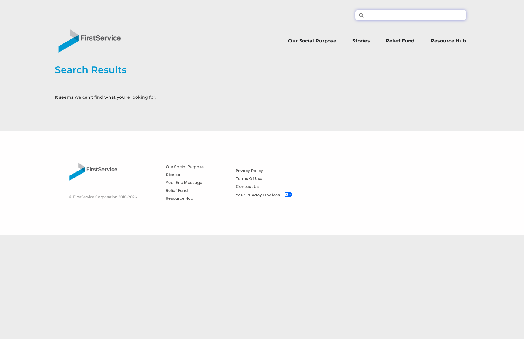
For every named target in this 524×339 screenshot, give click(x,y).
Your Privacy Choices (258, 195)
